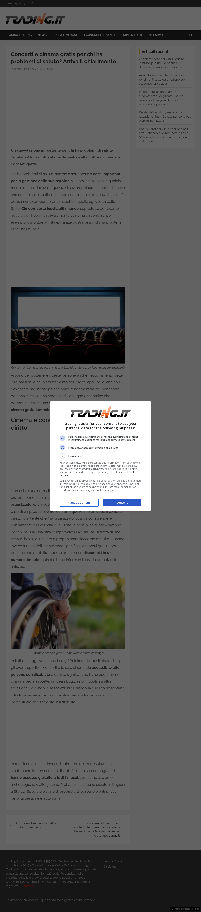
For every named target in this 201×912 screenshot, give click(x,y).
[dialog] (100, 456)
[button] (100, 456)
